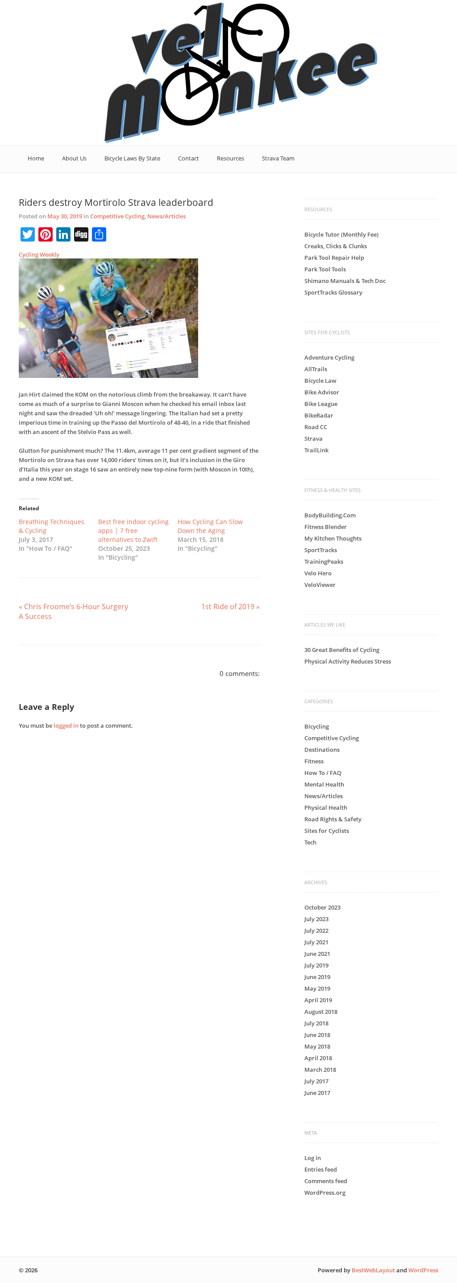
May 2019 (317, 988)
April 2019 (318, 1000)
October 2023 (322, 907)
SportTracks (320, 550)
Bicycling (316, 726)
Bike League (320, 404)
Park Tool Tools (325, 269)
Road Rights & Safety (332, 819)
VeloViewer (320, 585)
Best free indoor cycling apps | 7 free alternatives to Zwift (133, 530)
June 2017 (317, 1093)
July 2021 (316, 942)
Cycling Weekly (39, 254)
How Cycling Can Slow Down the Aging (210, 526)
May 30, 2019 (64, 216)
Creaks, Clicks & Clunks (335, 246)
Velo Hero (318, 573)
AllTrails (315, 369)
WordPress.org (324, 1193)
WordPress (423, 1270)
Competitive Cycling (117, 216)
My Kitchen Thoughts (332, 538)
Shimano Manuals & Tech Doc (345, 281)
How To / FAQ (322, 773)
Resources (230, 158)
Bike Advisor (321, 392)
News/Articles (166, 216)
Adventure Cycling (329, 357)
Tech (310, 842)
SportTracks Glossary (333, 292)
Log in (312, 1158)
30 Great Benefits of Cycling (341, 650)
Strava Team (278, 158)
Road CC (315, 427)
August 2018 (320, 1012)
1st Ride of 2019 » (230, 606)
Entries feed (320, 1169)
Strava (313, 438)
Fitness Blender (325, 527)
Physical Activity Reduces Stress (347, 661)
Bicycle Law (320, 381)
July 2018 (316, 1023)
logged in (66, 725)
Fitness (314, 761)
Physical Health (325, 807)
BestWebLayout (373, 1270)
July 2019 (316, 965)
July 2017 (316, 1081)
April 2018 (318, 1058)
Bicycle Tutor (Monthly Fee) (341, 234)
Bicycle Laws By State (132, 158)
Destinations (322, 750)
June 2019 (317, 977)
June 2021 (317, 954)
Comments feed (325, 1181)
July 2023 (316, 919)
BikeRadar (318, 415)
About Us (74, 158)
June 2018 (317, 1035)
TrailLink (316, 450)
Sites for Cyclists (326, 831)
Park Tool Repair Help (334, 258)
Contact (188, 158)
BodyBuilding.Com (330, 515)
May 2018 (317, 1046)
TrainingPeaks (323, 561)
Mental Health (324, 784)
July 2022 (316, 930)
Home (36, 158)
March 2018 (320, 1070)
